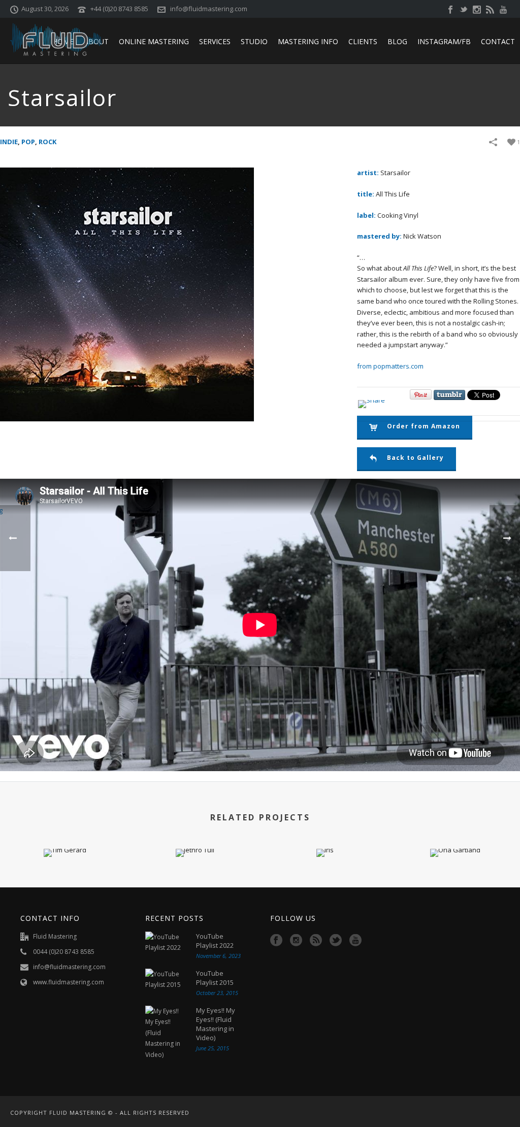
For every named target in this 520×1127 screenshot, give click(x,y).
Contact (498, 41)
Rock (47, 141)
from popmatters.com (390, 366)
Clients (362, 41)
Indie (9, 141)
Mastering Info (308, 41)
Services (215, 41)
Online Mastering (154, 41)
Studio (254, 41)
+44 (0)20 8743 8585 (119, 8)
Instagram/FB (444, 41)
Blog (397, 41)
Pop (28, 141)
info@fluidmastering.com (208, 8)
